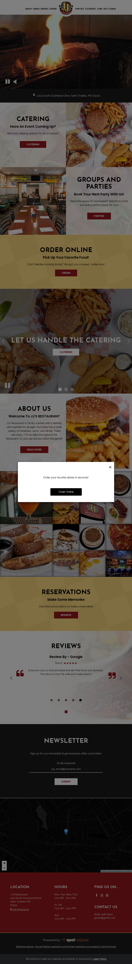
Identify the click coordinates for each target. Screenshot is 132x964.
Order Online (66, 491)
